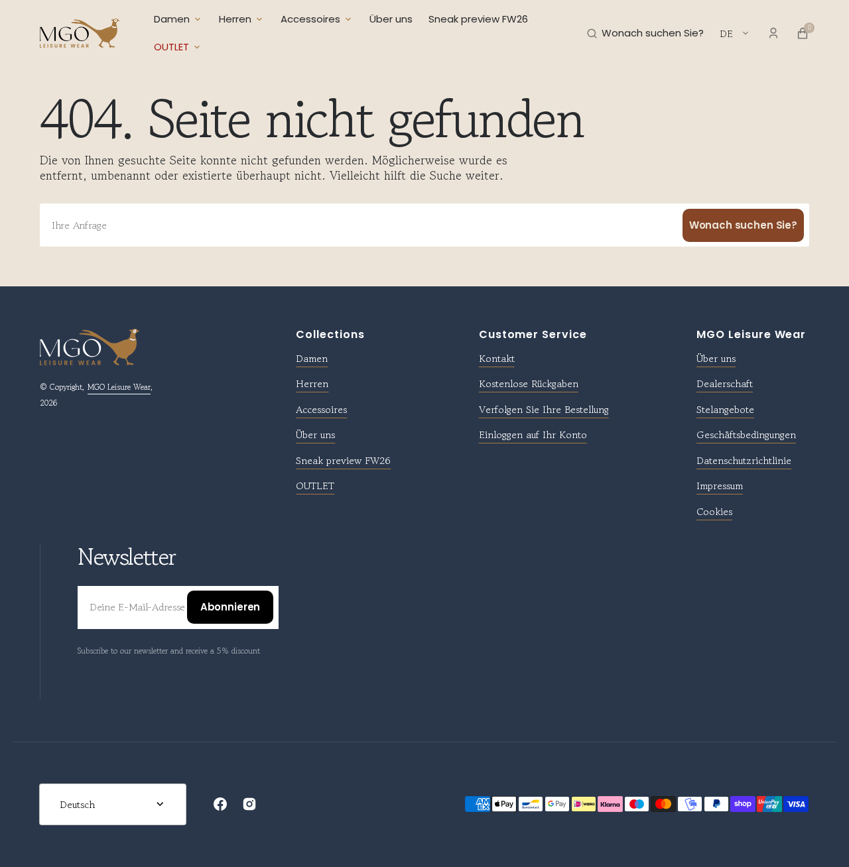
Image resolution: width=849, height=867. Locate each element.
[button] (645, 33)
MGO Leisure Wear (119, 386)
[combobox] (424, 225)
